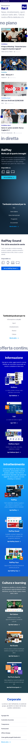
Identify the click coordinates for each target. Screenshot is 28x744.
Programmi (14, 219)
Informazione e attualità (14, 320)
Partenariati (5, 728)
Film (14, 208)
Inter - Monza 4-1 (7, 75)
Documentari (14, 223)
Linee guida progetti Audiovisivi (11, 737)
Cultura (14, 334)
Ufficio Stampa (5, 733)
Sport (14, 323)
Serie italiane (14, 212)
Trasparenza (5, 724)
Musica (14, 331)
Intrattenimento (14, 327)
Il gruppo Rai (5, 715)
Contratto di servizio (7, 720)
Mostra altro (5, 742)
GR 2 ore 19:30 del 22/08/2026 (12, 100)
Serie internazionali (15, 215)
